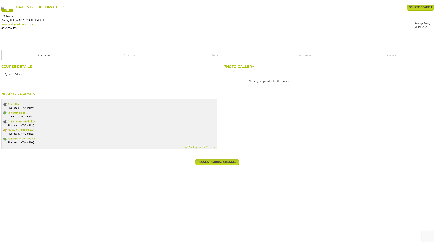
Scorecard (130, 55)
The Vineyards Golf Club (21, 121)
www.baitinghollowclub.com (17, 24)
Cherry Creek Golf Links (21, 130)
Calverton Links (16, 112)
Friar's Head (14, 104)
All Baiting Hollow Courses (200, 147)
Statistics (216, 55)
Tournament (304, 55)
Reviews (391, 55)
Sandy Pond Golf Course (21, 138)
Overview (44, 55)
